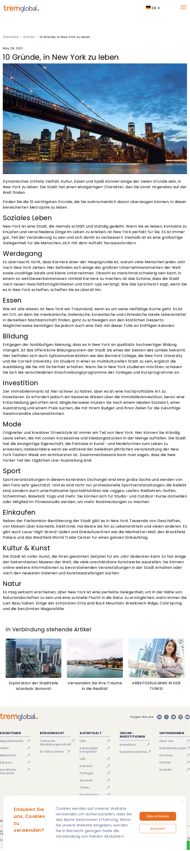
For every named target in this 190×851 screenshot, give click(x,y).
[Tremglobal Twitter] (173, 717)
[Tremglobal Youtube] (187, 717)
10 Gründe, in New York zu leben (65, 37)
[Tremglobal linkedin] (159, 717)
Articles (29, 37)
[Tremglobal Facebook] (166, 717)
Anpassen (158, 828)
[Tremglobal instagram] (180, 717)
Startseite (11, 37)
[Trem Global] (19, 717)
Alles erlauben (158, 816)
